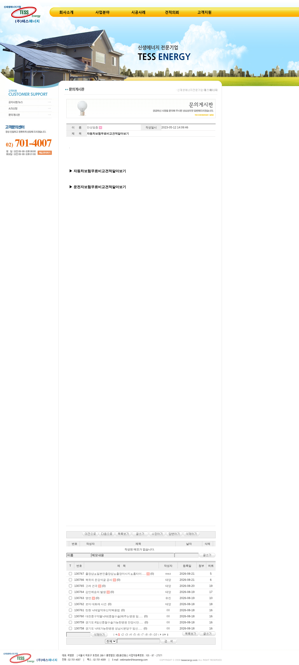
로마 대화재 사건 (96, 604)
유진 (168, 598)
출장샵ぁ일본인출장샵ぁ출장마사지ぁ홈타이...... (115, 573)
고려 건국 (91, 586)
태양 (168, 579)
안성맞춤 (92, 127)
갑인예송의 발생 (95, 592)
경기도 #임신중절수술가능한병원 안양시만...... (114, 622)
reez (168, 573)
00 (168, 610)
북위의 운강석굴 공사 (98, 579)
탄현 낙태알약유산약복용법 (102, 610)
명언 (88, 598)
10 (155, 634)
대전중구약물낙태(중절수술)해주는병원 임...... (114, 616)
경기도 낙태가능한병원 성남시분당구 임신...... (113, 628)
